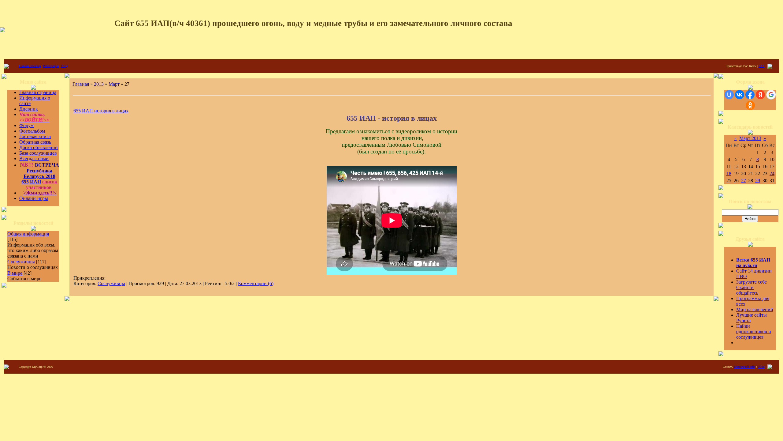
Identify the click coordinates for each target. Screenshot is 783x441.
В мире (14, 273)
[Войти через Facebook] (750, 94)
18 (728, 173)
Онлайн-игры (33, 198)
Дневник (28, 108)
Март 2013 (750, 138)
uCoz (761, 366)
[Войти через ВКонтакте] (739, 94)
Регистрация (51, 66)
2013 (99, 84)
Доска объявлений (38, 147)
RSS (761, 66)
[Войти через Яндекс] (760, 94)
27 (743, 180)
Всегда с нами (34, 158)
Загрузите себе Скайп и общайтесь (751, 287)
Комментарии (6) (255, 283)
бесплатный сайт (744, 366)
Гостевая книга (35, 136)
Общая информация (28, 233)
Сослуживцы (21, 261)
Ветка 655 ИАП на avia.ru (753, 262)
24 (772, 173)
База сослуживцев (38, 153)
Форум (26, 125)
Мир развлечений (754, 309)
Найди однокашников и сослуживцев (753, 331)
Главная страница (30, 66)
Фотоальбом (32, 131)
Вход (64, 66)
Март (114, 84)
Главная (80, 84)
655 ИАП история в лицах (100, 110)
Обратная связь (35, 142)
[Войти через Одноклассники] (750, 105)
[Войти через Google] (771, 95)
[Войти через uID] (729, 94)
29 (757, 180)
